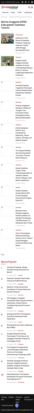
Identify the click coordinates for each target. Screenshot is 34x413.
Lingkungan (28, 12)
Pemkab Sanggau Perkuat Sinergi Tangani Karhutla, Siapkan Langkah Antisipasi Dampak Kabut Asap (18, 364)
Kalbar (13, 12)
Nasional (5, 12)
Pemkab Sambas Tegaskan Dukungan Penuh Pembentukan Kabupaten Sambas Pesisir (24, 90)
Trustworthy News (7, 405)
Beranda (4, 17)
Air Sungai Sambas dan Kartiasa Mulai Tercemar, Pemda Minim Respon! (23, 154)
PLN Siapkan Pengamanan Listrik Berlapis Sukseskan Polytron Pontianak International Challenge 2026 (19, 351)
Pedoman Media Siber (19, 399)
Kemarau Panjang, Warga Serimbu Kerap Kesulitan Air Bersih (18, 269)
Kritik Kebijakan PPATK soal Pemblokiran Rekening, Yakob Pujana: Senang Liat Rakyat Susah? (24, 134)
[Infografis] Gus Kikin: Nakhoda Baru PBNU (19, 326)
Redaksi (11, 397)
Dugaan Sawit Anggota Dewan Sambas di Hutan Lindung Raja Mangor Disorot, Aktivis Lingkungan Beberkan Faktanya (24, 67)
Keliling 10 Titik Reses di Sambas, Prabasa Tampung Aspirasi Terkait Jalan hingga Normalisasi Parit (23, 44)
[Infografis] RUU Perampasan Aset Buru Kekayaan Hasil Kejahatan (19, 316)
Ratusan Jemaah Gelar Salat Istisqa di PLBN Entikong (18, 279)
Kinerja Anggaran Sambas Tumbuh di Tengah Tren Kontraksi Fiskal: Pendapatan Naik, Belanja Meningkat (23, 111)
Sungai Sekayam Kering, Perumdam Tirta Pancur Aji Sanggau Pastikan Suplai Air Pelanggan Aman (18, 337)
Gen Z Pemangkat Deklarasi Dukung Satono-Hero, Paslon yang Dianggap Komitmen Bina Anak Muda (24, 239)
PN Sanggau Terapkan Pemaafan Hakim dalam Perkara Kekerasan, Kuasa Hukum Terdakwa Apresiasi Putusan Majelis (19, 303)
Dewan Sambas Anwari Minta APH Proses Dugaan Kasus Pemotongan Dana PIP (23, 195)
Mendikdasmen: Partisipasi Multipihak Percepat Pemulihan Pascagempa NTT (19, 376)
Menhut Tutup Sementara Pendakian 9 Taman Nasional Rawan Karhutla (18, 289)
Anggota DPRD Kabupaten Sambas (20, 17)
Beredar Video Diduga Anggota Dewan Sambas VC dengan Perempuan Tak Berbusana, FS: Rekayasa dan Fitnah (24, 217)
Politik (19, 12)
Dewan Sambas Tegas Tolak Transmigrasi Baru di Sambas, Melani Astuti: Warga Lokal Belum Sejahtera (24, 174)
